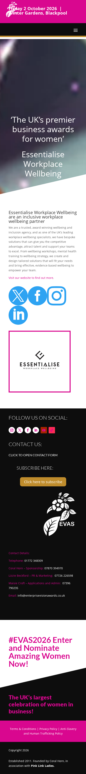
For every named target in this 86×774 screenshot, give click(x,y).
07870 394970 (53, 568)
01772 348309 (33, 561)
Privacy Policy (48, 729)
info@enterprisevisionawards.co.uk (41, 595)
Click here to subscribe (43, 481)
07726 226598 (64, 575)
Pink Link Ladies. (42, 766)
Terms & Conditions (23, 729)
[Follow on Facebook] (28, 430)
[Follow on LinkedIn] (36, 430)
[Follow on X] (20, 430)
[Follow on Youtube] (44, 430)
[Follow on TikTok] (52, 430)
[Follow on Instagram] (12, 430)
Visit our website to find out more (31, 278)
